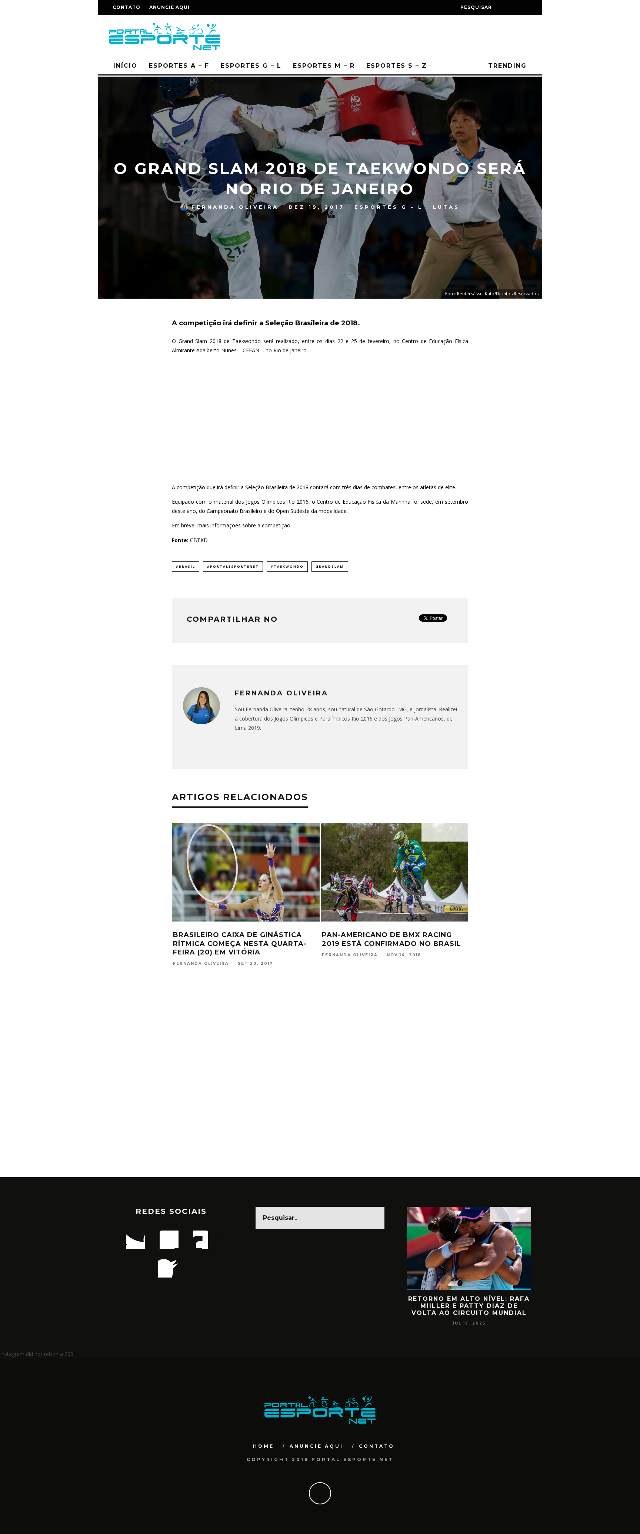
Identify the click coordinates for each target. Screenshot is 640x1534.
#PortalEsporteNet (233, 566)
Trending (506, 65)
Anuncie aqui (169, 7)
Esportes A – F (179, 65)
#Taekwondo (287, 566)
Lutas (446, 207)
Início (125, 65)
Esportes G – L (251, 65)
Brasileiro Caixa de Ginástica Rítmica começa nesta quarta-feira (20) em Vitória (240, 943)
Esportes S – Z (396, 65)
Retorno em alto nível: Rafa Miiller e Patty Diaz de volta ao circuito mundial (469, 1305)
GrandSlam (330, 566)
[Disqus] (320, 1082)
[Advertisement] (320, 416)
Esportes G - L (388, 207)
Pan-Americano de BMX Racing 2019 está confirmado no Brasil (391, 939)
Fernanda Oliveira (235, 207)
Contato (126, 7)
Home (263, 1446)
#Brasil (185, 566)
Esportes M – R (324, 65)
